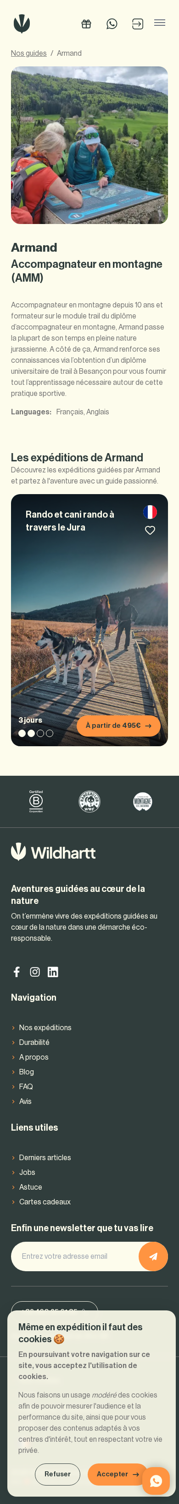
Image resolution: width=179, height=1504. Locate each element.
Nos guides (29, 53)
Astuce (30, 1187)
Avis (25, 1101)
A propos (34, 1057)
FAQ (26, 1087)
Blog (26, 1072)
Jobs (27, 1172)
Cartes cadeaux (45, 1202)
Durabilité (34, 1042)
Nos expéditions (45, 1028)
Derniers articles (45, 1158)
